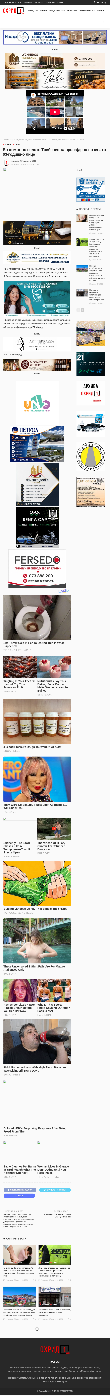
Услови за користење (54, 2)
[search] (104, 22)
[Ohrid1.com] (13, 10)
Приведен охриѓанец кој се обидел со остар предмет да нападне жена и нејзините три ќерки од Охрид (19, 1312)
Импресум (28, 2)
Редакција (15, 161)
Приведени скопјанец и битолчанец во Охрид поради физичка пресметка (54, 1312)
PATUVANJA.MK (87, 11)
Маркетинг (39, 2)
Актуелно (8, 144)
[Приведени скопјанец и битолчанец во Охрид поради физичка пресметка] (55, 1297)
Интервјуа (41, 11)
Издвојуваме (57, 11)
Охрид (30, 11)
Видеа (100, 11)
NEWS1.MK (72, 11)
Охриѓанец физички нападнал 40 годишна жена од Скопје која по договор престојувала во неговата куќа (97, 222)
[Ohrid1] (55, 1349)
